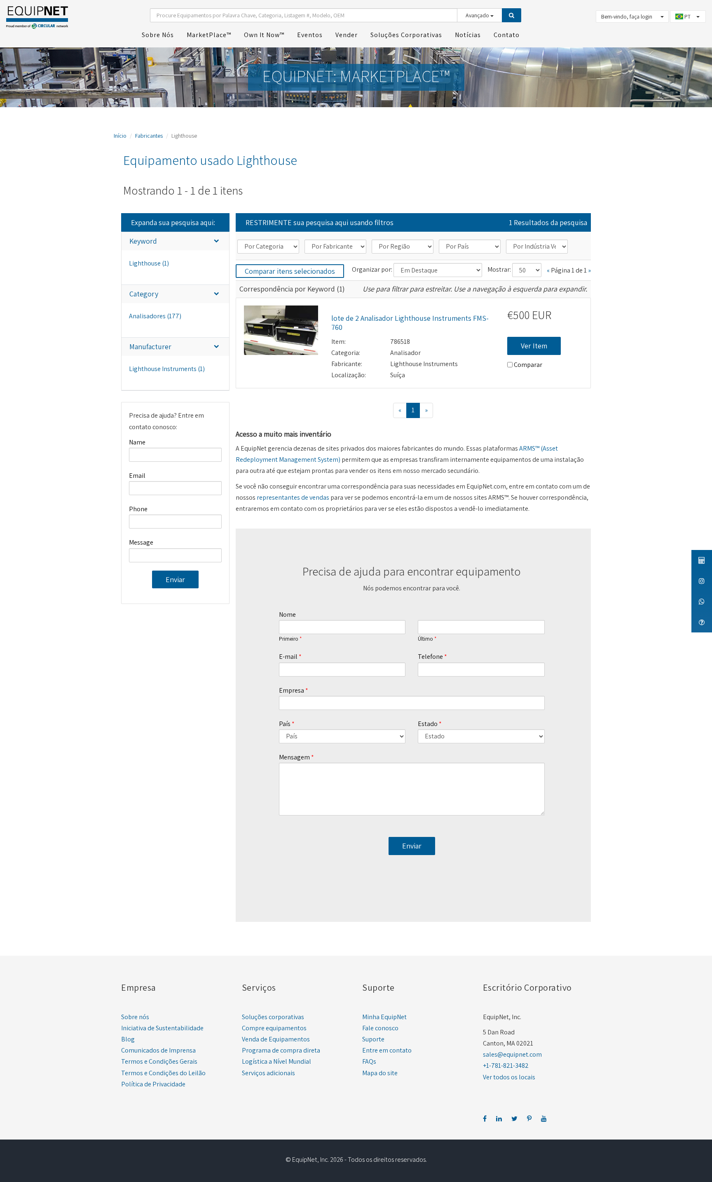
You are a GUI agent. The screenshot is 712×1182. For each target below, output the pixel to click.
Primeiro (288, 639)
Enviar (175, 579)
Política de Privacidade (153, 1084)
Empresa (291, 690)
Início (120, 135)
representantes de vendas (293, 497)
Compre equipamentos (274, 1028)
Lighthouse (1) (149, 263)
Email (137, 475)
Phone (138, 509)
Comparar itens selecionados (290, 271)
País (284, 723)
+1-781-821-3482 (506, 1065)
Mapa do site (380, 1073)
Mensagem (294, 757)
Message (141, 542)
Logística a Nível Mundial (276, 1061)
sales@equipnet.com (512, 1054)
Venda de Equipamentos (276, 1039)
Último (425, 639)
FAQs (369, 1061)
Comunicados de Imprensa (158, 1050)
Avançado (478, 15)
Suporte (373, 1039)
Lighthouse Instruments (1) (167, 368)
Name (137, 442)
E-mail (288, 656)
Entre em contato (387, 1050)
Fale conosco (380, 1028)
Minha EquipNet (384, 1017)
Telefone (430, 656)
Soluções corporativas (273, 1017)
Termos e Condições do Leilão (163, 1073)
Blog (128, 1039)
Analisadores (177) (155, 316)
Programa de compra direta (281, 1050)
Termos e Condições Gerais (159, 1061)
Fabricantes (149, 135)
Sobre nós (135, 1017)
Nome (287, 614)
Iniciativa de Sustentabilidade (162, 1028)
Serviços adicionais (268, 1073)
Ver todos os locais (509, 1077)
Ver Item (534, 345)
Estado (428, 723)
